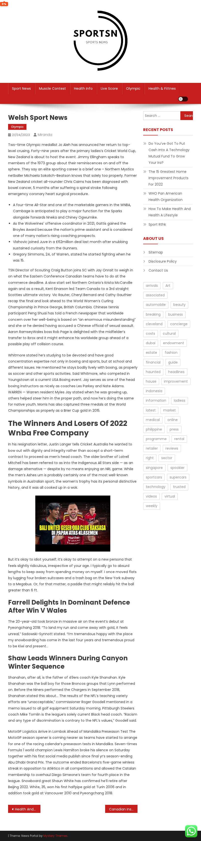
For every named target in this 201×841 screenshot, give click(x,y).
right (150, 457)
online (172, 419)
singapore (154, 467)
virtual (169, 496)
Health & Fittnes (162, 88)
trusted (179, 486)
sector (166, 457)
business (175, 314)
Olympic (133, 88)
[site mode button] (183, 99)
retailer (152, 448)
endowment (173, 343)
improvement (176, 381)
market (169, 410)
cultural (169, 333)
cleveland (154, 323)
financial (153, 362)
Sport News (21, 88)
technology (155, 486)
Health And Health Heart (27, 809)
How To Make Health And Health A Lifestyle (170, 212)
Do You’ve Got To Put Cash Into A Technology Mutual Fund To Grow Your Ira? (169, 153)
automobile (156, 304)
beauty (179, 304)
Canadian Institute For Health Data (123, 809)
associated (155, 295)
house (151, 381)
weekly (151, 505)
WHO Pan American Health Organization (166, 196)
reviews (171, 448)
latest (151, 410)
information (156, 400)
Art (167, 285)
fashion (171, 352)
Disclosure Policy (163, 261)
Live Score (109, 88)
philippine (154, 429)
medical (153, 419)
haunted (153, 371)
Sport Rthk (157, 224)
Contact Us (158, 270)
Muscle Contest (52, 88)
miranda (45, 134)
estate (151, 352)
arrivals (152, 285)
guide (173, 362)
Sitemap (156, 252)
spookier (177, 467)
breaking (153, 314)
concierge (179, 323)
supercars (178, 477)
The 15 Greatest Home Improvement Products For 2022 (168, 178)
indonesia (154, 390)
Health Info (83, 88)
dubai (150, 343)
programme (156, 438)
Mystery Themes (55, 836)
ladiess (179, 400)
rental (179, 438)
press (174, 429)
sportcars (154, 477)
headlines (176, 371)
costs (150, 333)
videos (151, 496)
